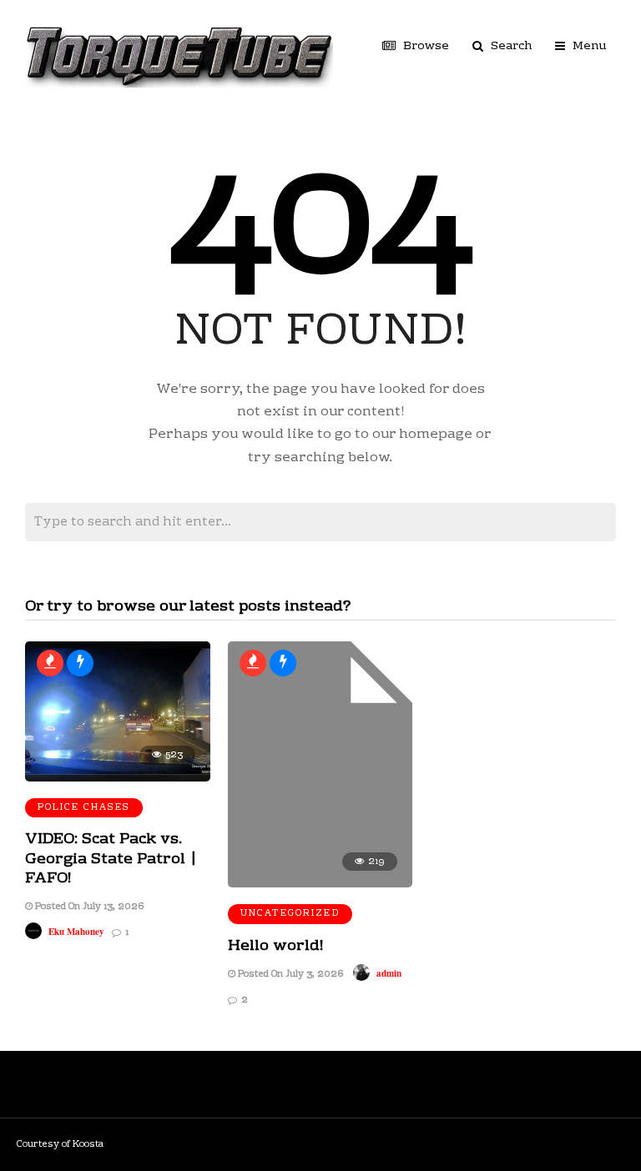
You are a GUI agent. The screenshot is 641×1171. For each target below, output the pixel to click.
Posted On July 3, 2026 (289, 975)
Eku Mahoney (76, 931)
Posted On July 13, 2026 (88, 907)
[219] (320, 885)
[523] (117, 779)
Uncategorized (290, 914)
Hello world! (276, 946)
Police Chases (84, 808)
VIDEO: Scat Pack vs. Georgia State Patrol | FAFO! (111, 859)
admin (388, 973)
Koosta (88, 1145)
